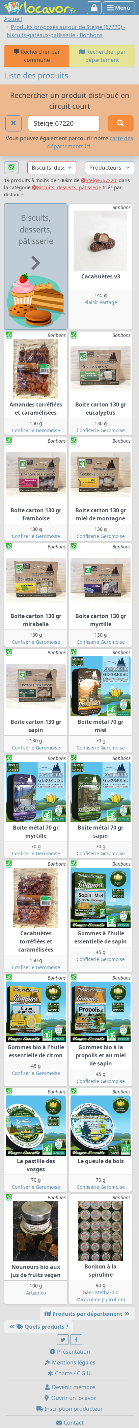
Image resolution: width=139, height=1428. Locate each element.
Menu (122, 7)
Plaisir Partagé (100, 302)
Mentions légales (73, 1362)
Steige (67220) (101, 180)
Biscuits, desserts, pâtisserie (69, 187)
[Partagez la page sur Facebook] (76, 1339)
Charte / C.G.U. (73, 1373)
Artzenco (36, 1292)
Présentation (73, 1351)
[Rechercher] (121, 123)
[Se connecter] (94, 7)
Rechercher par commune (39, 56)
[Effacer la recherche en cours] (13, 123)
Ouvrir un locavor (73, 1398)
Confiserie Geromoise (36, 430)
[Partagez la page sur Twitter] (63, 1339)
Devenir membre (73, 1387)
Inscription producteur (73, 1408)
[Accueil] (40, 6)
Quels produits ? (45, 1326)
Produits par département (87, 1314)
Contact (73, 1422)
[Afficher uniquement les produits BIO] (11, 167)
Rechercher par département (105, 56)
